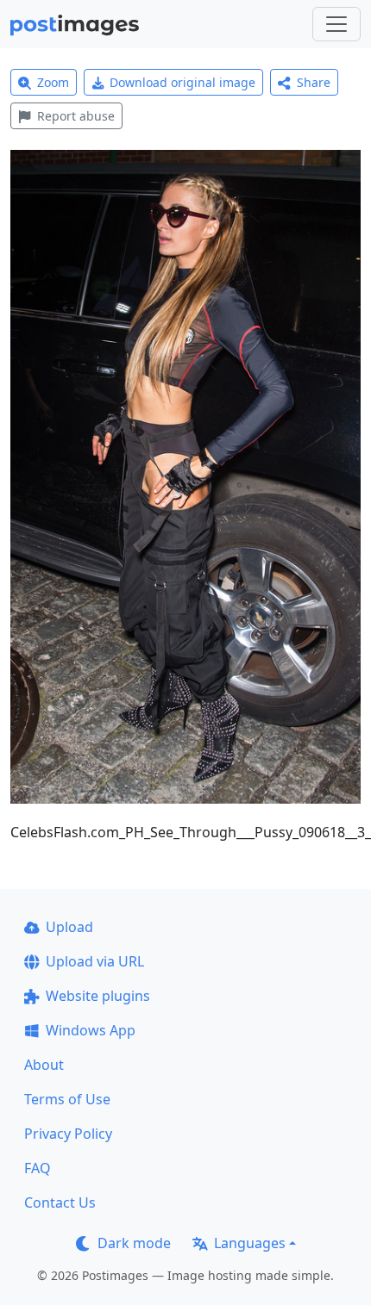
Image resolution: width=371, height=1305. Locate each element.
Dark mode (134, 1243)
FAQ (37, 1168)
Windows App (90, 1030)
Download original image (182, 82)
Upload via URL (95, 961)
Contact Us (60, 1202)
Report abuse (76, 116)
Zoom (53, 82)
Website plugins (98, 995)
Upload (69, 926)
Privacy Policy (68, 1133)
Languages (250, 1243)
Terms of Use (67, 1099)
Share (313, 82)
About (44, 1064)
